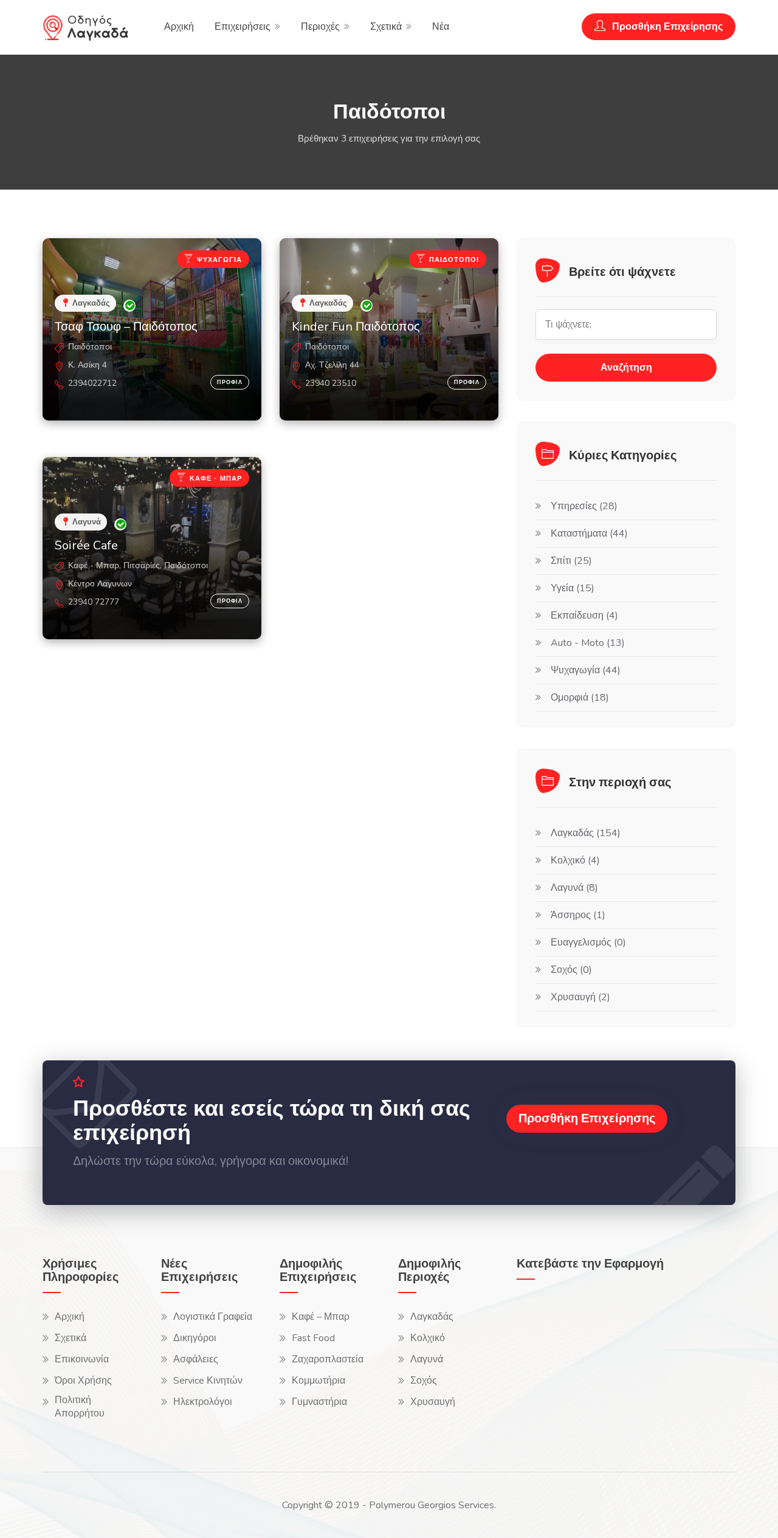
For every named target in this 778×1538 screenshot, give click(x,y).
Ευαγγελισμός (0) (588, 942)
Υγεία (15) (572, 588)
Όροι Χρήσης (83, 1380)
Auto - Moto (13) (588, 643)
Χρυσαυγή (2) (580, 997)
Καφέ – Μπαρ (320, 1316)
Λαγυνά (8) (574, 887)
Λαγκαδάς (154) (586, 833)
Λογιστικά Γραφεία (212, 1316)
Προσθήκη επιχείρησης (586, 1118)
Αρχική (179, 26)
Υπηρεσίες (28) (584, 506)
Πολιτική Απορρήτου (80, 1406)
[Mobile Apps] (547, 1324)
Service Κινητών (208, 1380)
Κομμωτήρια (318, 1380)
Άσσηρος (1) (578, 915)
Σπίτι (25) (571, 561)
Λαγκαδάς (431, 1316)
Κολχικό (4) (575, 860)
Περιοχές (320, 26)
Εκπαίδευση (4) (584, 615)
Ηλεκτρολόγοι (202, 1402)
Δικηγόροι (194, 1338)
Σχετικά (386, 26)
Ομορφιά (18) (580, 697)
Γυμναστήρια (319, 1402)
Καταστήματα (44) (589, 533)
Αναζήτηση (626, 367)
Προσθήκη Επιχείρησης (666, 26)
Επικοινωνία (82, 1359)
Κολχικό (427, 1338)
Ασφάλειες (195, 1359)
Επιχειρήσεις (242, 26)
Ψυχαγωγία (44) (586, 670)
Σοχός (423, 1380)
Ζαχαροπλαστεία (327, 1359)
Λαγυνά (426, 1359)
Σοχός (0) (571, 970)
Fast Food (313, 1338)
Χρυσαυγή (432, 1402)
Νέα (440, 26)
